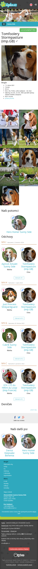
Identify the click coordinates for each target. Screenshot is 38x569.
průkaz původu (9, 98)
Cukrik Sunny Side (10, 346)
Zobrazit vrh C (19, 399)
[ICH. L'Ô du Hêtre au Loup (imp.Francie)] (9, 376)
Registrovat (4, 525)
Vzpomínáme (8, 475)
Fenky (5, 466)
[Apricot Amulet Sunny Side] (9, 254)
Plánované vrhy (8, 464)
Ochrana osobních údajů (24, 565)
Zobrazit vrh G (19, 359)
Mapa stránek (8, 492)
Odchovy (6, 471)
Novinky (6, 483)
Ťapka (3, 523)
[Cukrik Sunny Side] (9, 335)
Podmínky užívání (11, 565)
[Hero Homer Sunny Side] (19, 222)
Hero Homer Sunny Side (19, 231)
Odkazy (6, 486)
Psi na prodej (5, 531)
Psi (4, 469)
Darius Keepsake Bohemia (9, 453)
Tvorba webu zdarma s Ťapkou (19, 549)
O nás (5, 481)
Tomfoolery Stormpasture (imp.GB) (28, 266)
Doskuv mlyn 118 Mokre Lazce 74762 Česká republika (15, 497)
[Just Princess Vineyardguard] (9, 295)
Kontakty (6, 488)
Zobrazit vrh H (19, 318)
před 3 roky (34, 410)
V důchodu (7, 473)
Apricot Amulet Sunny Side (9, 265)
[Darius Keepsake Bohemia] (9, 441)
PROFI (34, 512)
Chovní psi (13, 531)
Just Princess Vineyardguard (9, 305)
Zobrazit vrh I (19, 278)
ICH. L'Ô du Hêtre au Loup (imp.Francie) (9, 388)
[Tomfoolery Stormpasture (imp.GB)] (28, 254)
